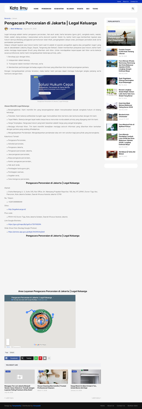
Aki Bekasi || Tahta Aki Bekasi (127, 153)
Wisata (80, 9)
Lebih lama (96, 398)
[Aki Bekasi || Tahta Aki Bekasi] (111, 154)
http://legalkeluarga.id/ (17, 209)
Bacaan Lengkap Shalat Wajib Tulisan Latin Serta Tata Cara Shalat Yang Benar (126, 93)
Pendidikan (46, 9)
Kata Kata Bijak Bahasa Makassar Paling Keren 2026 (126, 105)
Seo (87, 9)
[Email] (45, 358)
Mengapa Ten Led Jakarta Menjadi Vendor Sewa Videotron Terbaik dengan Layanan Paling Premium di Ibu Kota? (19, 388)
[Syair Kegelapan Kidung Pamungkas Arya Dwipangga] (111, 81)
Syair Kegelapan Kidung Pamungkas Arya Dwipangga (126, 80)
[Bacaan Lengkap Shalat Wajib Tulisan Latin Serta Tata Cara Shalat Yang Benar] (111, 92)
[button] (133, 9)
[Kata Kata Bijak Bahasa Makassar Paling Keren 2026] (111, 105)
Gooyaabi (37, 406)
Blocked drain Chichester (124, 115)
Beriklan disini (133, 406)
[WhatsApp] (36, 358)
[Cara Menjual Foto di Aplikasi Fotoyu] (111, 127)
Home (119, 1)
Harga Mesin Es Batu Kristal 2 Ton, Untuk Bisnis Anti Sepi (84, 387)
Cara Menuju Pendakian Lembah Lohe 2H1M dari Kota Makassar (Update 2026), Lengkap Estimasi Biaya (126, 139)
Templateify (16, 406)
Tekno (95, 9)
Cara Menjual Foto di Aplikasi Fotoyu (126, 125)
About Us (126, 1)
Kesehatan (59, 9)
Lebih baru (9, 398)
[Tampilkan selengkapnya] (49, 358)
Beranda (7, 18)
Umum (14, 18)
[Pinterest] (40, 358)
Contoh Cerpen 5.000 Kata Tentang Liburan (126, 51)
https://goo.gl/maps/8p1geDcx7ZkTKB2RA (24, 224)
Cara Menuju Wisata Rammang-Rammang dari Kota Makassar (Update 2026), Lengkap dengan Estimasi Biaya (127, 66)
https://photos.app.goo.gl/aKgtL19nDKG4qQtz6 (26, 232)
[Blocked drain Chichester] (111, 117)
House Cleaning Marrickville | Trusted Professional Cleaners (51, 387)
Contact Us (134, 1)
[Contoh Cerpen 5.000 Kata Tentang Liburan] (111, 52)
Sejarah (70, 9)
